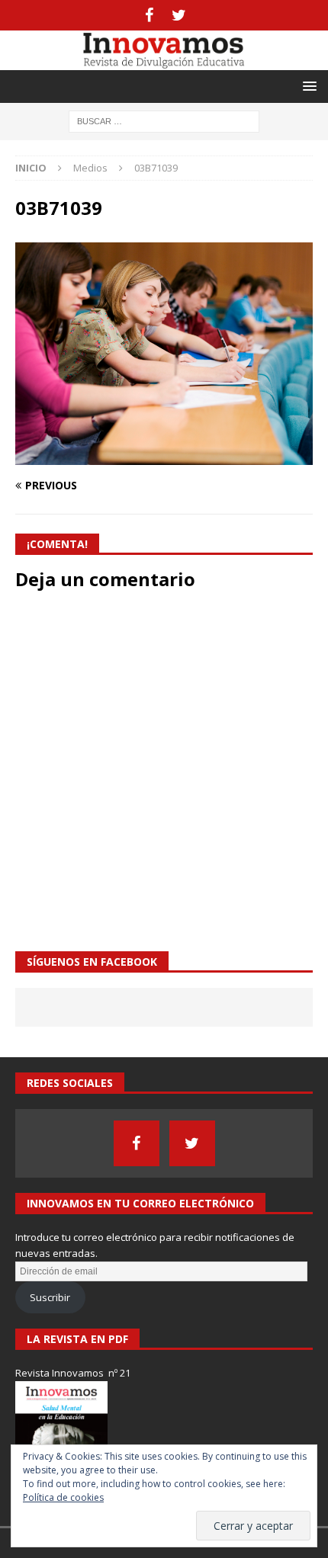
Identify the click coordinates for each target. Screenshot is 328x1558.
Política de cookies (63, 1497)
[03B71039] (164, 455)
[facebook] (149, 15)
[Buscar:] (164, 120)
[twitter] (179, 15)
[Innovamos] (164, 60)
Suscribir (50, 1297)
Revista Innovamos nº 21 (72, 1373)
